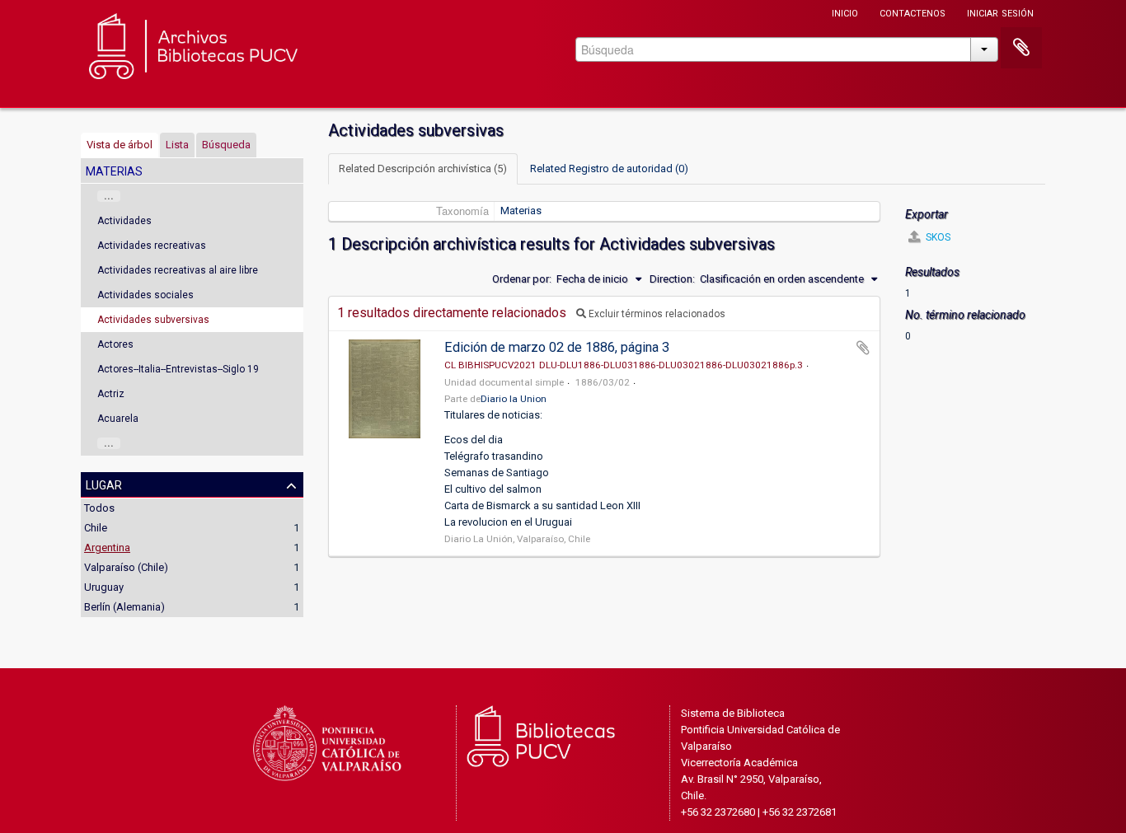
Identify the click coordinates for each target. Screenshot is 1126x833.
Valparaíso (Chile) (126, 567)
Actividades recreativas (151, 245)
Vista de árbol (119, 144)
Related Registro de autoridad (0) (609, 168)
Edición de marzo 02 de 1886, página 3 (556, 347)
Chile (95, 528)
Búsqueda (226, 144)
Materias (521, 210)
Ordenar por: (521, 279)
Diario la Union (514, 399)
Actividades (124, 221)
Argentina (107, 547)
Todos (99, 508)
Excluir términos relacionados (655, 314)
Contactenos (912, 12)
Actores (115, 344)
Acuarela (117, 418)
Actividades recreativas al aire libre (177, 270)
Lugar (104, 484)
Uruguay (104, 587)
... (109, 196)
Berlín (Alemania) (124, 607)
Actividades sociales (145, 295)
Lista (177, 144)
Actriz (110, 394)
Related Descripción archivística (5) (423, 168)
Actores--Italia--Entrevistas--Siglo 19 (178, 369)
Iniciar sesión (1000, 12)
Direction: (672, 279)
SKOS (936, 237)
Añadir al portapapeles (863, 347)
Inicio (845, 12)
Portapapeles (1021, 47)
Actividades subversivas (153, 319)
